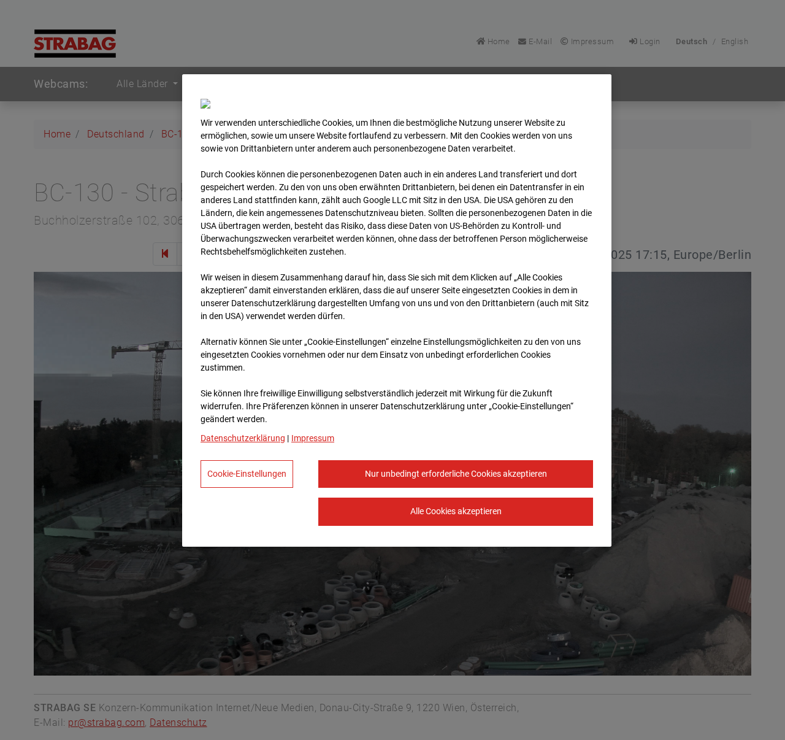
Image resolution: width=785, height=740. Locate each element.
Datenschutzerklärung (243, 438)
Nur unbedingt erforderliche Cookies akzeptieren (456, 474)
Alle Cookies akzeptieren (456, 511)
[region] (396, 310)
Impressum (312, 438)
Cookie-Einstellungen (246, 474)
